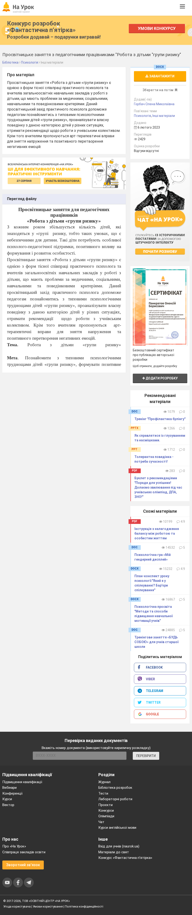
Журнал (104, 782)
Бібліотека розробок (115, 787)
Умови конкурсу (157, 28)
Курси (7, 799)
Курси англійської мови (117, 827)
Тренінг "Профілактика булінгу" (159, 419)
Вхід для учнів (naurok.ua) (118, 846)
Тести (103, 793)
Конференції (12, 793)
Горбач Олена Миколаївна (154, 104)
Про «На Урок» (14, 846)
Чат (101, 822)
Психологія (142, 116)
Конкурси (106, 810)
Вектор (8, 805)
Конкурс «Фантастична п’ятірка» (125, 858)
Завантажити (161, 76)
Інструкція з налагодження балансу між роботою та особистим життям (156, 533)
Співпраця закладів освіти (23, 852)
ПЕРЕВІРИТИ (146, 756)
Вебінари (9, 787)
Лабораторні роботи (115, 799)
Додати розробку (161, 378)
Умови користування (48, 906)
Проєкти (105, 805)
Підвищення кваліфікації (22, 782)
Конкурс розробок (41, 26)
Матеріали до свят (113, 852)
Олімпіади (106, 816)
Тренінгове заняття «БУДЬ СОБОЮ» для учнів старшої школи (156, 641)
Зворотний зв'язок (23, 865)
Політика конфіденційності (84, 906)
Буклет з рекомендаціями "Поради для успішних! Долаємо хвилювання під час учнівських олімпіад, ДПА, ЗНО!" (158, 487)
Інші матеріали (163, 116)
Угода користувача (17, 906)
